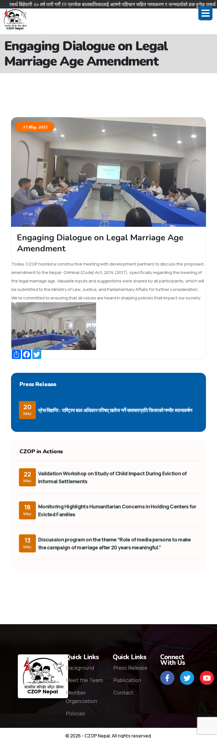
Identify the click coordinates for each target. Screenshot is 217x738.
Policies (75, 713)
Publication (127, 680)
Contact (123, 692)
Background (80, 667)
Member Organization (81, 696)
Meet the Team (84, 680)
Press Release (130, 667)
